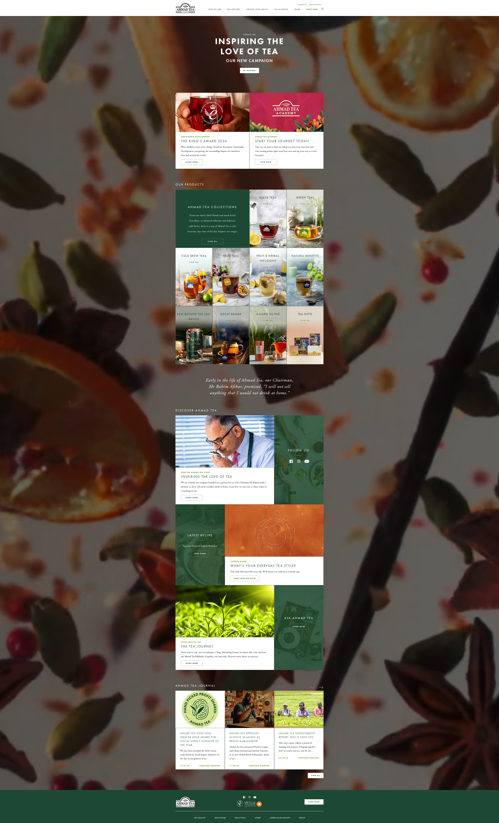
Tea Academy (281, 9)
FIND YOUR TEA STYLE (245, 578)
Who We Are (214, 9)
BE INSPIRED (249, 70)
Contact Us (302, 4)
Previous (311, 687)
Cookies (258, 818)
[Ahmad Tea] (185, 8)
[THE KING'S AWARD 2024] (212, 112)
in (298, 461)
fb (291, 461)
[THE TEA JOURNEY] (224, 611)
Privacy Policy (240, 818)
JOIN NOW (266, 162)
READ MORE (200, 554)
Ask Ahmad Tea (200, 818)
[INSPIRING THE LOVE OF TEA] (224, 441)
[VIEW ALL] (268, 219)
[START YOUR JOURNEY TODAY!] (287, 112)
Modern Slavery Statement (280, 818)
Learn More (192, 162)
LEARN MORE (192, 498)
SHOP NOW (314, 802)
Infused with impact (257, 9)
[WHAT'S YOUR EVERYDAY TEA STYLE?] (274, 530)
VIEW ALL (212, 241)
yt (306, 461)
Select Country (315, 4)
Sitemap (302, 818)
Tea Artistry (233, 9)
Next (321, 687)
